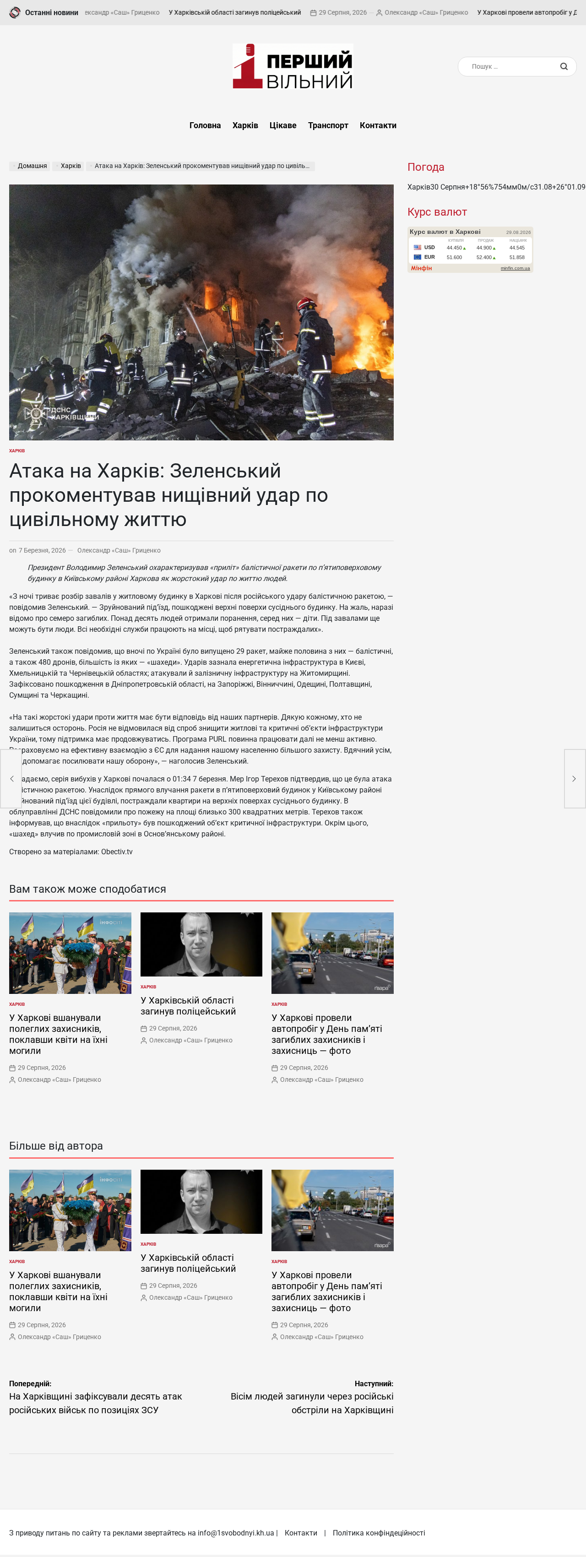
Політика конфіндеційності (379, 1533)
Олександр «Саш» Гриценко (385, 12)
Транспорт (328, 125)
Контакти (378, 125)
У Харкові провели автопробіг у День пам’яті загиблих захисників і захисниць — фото (326, 1034)
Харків (245, 125)
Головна (205, 125)
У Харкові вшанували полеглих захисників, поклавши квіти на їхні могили (58, 1034)
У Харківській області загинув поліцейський (194, 12)
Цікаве (283, 125)
